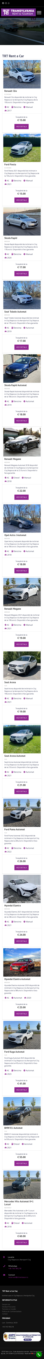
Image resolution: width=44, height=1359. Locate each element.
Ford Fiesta (10, 164)
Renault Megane (12, 458)
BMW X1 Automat (13, 1127)
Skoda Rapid (10, 238)
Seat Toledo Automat (15, 311)
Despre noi (6, 1304)
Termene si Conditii (9, 1309)
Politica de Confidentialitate (11, 1311)
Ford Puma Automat (14, 829)
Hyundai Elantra (12, 905)
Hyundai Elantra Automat (17, 979)
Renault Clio (10, 90)
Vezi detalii (21, 126)
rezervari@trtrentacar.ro (18, 1277)
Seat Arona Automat (14, 755)
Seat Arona (10, 682)
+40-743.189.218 (14, 1268)
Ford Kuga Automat (14, 1051)
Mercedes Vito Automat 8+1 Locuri (19, 1203)
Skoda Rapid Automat (15, 385)
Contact (5, 1314)
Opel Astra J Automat (15, 535)
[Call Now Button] (39, 1354)
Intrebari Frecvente (8, 1307)
